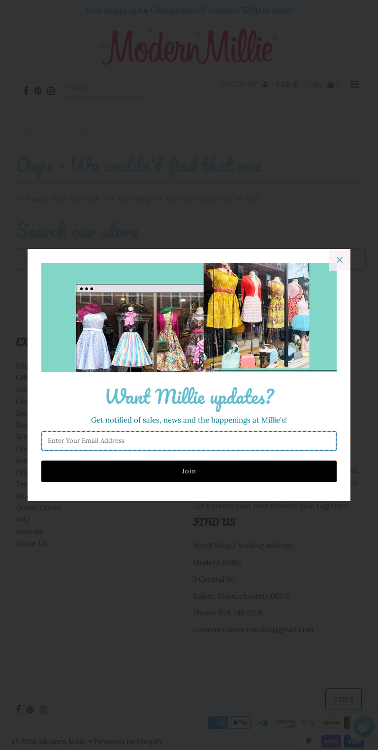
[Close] (339, 260)
